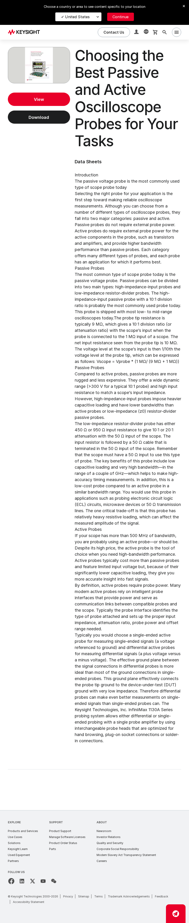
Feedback (161, 896)
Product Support (60, 831)
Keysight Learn (18, 849)
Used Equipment (19, 855)
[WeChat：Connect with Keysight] (53, 881)
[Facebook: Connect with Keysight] (11, 881)
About (102, 822)
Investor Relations (109, 837)
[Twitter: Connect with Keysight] (32, 881)
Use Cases (15, 837)
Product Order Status (63, 843)
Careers (102, 861)
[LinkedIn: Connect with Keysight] (21, 881)
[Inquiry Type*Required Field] (176, 913)
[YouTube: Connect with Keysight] (43, 881)
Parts (52, 849)
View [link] (39, 99)
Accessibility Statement (28, 902)
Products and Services (23, 831)
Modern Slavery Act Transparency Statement (126, 855)
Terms (98, 896)
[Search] (164, 32)
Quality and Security (110, 843)
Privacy (68, 896)
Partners (13, 861)
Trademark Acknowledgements (129, 896)
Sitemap (83, 896)
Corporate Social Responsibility (118, 849)
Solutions (14, 843)
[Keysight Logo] (25, 32)
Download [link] (39, 117)
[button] (137, 32)
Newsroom (104, 831)
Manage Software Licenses (67, 837)
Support (56, 822)
